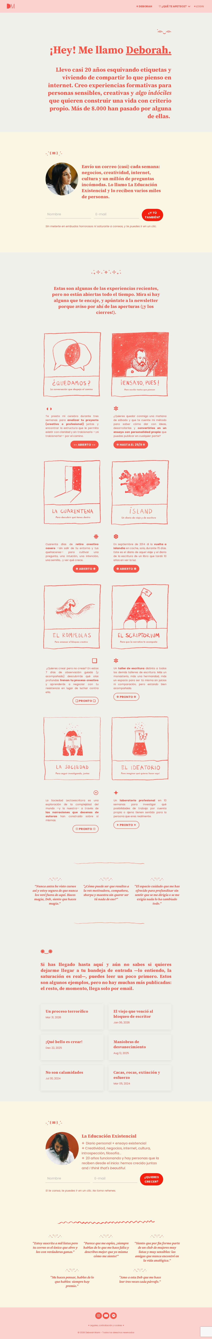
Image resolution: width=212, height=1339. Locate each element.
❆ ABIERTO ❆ (126, 569)
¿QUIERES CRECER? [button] (151, 1179)
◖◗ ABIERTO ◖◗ (84, 445)
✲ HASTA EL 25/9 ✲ (130, 445)
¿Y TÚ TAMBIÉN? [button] (152, 215)
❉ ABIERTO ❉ (86, 569)
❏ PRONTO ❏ (86, 701)
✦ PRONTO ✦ (126, 825)
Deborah (147, 50)
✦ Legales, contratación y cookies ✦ (106, 1325)
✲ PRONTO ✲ (126, 697)
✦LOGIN (199, 6)
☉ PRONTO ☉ (86, 829)
